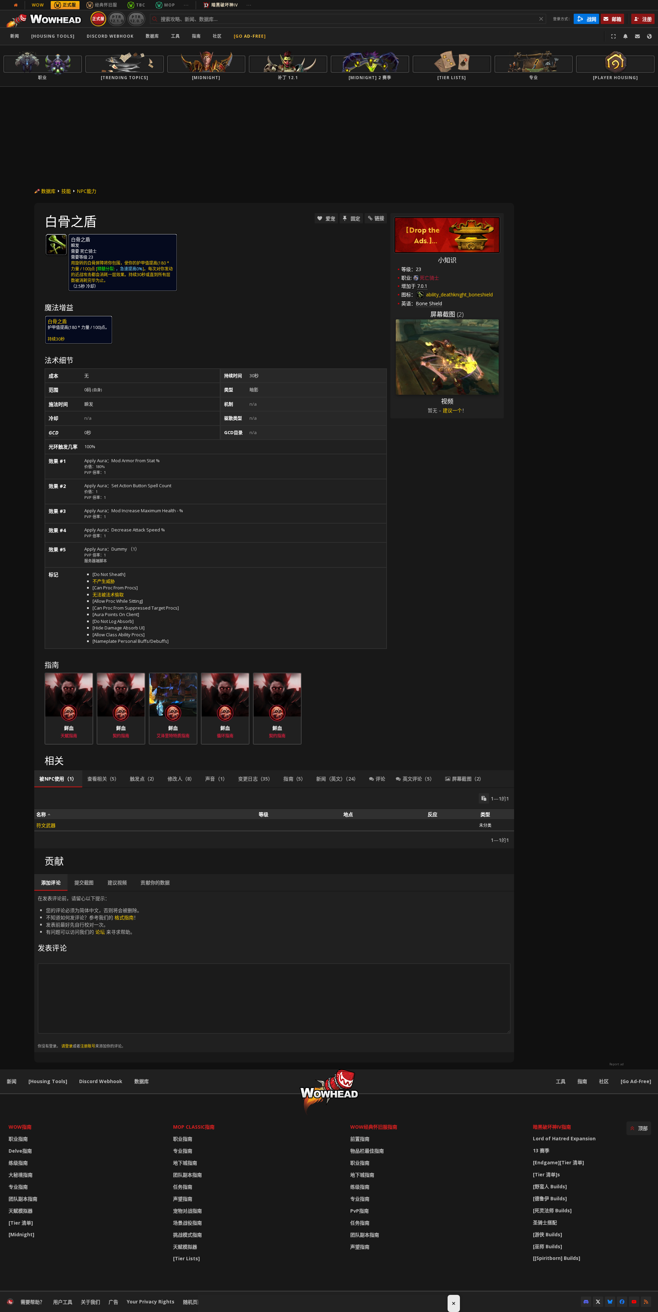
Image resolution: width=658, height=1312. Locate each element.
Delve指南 (20, 1151)
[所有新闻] (15, 5)
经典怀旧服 (106, 5)
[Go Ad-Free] (250, 36)
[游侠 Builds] (547, 1234)
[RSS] (646, 1302)
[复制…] (484, 798)
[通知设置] (625, 36)
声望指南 (182, 1198)
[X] (598, 1302)
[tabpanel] (274, 818)
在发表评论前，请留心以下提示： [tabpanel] (90, 971)
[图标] (56, 244)
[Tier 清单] (21, 1222)
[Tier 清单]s (546, 1174)
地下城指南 (185, 1163)
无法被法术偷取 (108, 594)
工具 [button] (175, 36)
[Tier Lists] (186, 1258)
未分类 (485, 825)
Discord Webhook (110, 36)
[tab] (58, 778)
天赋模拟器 (21, 1210)
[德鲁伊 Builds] (550, 1198)
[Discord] (586, 1302)
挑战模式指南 (187, 1234)
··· (186, 5)
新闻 (14, 36)
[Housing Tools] (47, 1081)
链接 (379, 218)
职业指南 (18, 1139)
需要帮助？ (33, 1302)
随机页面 (192, 1302)
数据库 (152, 36)
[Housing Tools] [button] (53, 36)
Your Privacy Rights (150, 1301)
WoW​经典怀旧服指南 (373, 1127)
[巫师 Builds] (547, 1246)
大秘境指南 (21, 1175)
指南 (196, 36)
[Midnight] (21, 1234)
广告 (113, 1302)
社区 (217, 36)
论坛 (100, 932)
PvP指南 (359, 1210)
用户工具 (62, 1302)
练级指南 (18, 1163)
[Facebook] (622, 1302)
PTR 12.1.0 (116, 18)
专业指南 (18, 1187)
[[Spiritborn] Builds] (556, 1258)
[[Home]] (45, 18)
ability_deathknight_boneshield (459, 294)
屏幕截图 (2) (447, 314)
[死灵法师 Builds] (552, 1210)
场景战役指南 (187, 1222)
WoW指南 (20, 1127)
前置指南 (359, 1139)
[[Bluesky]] (610, 1302)
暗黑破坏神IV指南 (552, 1127)
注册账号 (87, 1046)
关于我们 (90, 1302)
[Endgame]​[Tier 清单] (558, 1162)
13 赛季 (541, 1150)
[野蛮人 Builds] (550, 1186)
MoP (169, 5)
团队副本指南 (23, 1198)
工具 (560, 1081)
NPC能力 (86, 191)
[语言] (649, 36)
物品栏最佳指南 (367, 1151)
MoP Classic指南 (194, 1127)
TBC (140, 5)
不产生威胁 (104, 581)
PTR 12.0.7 (136, 18)
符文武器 (46, 825)
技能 (66, 191)
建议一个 (452, 410)
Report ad (616, 1064)
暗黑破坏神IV (224, 5)
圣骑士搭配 (545, 1222)
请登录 (67, 1046)
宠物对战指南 (187, 1210)
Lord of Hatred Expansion (564, 1138)
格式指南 (124, 917)
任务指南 (182, 1187)
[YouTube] (634, 1302)
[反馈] (637, 36)
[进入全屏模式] (613, 36)
